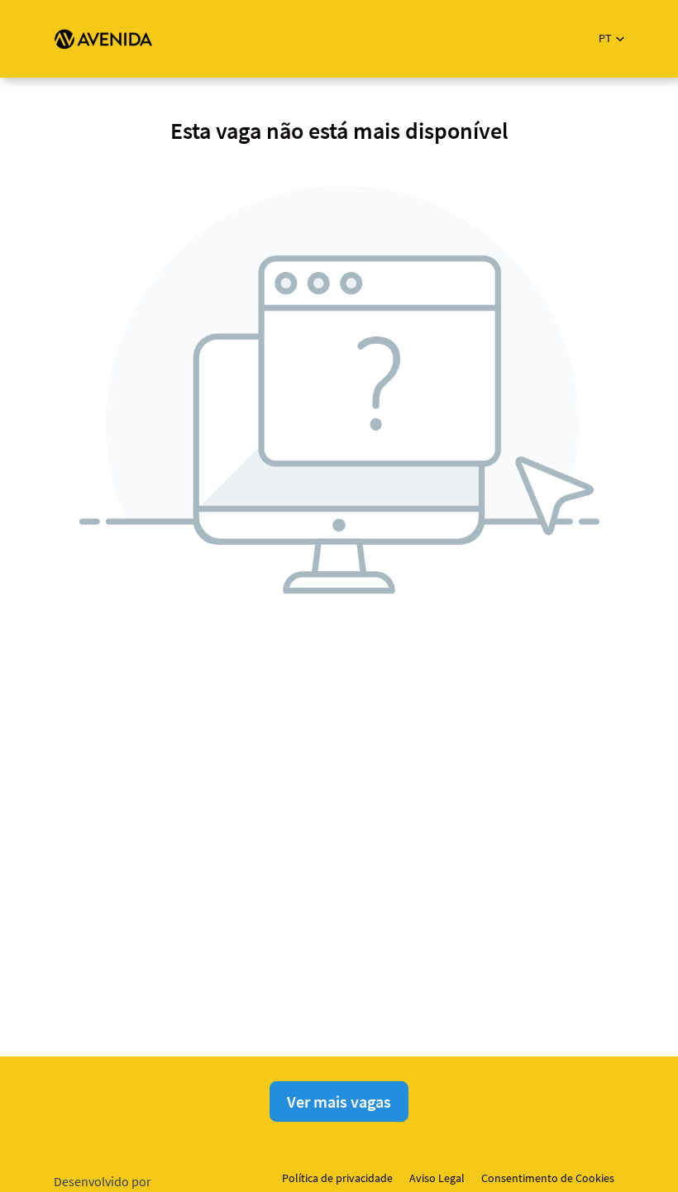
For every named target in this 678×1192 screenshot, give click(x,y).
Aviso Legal (437, 1178)
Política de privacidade (337, 1178)
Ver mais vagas (339, 1101)
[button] (611, 38)
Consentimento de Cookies (547, 1178)
